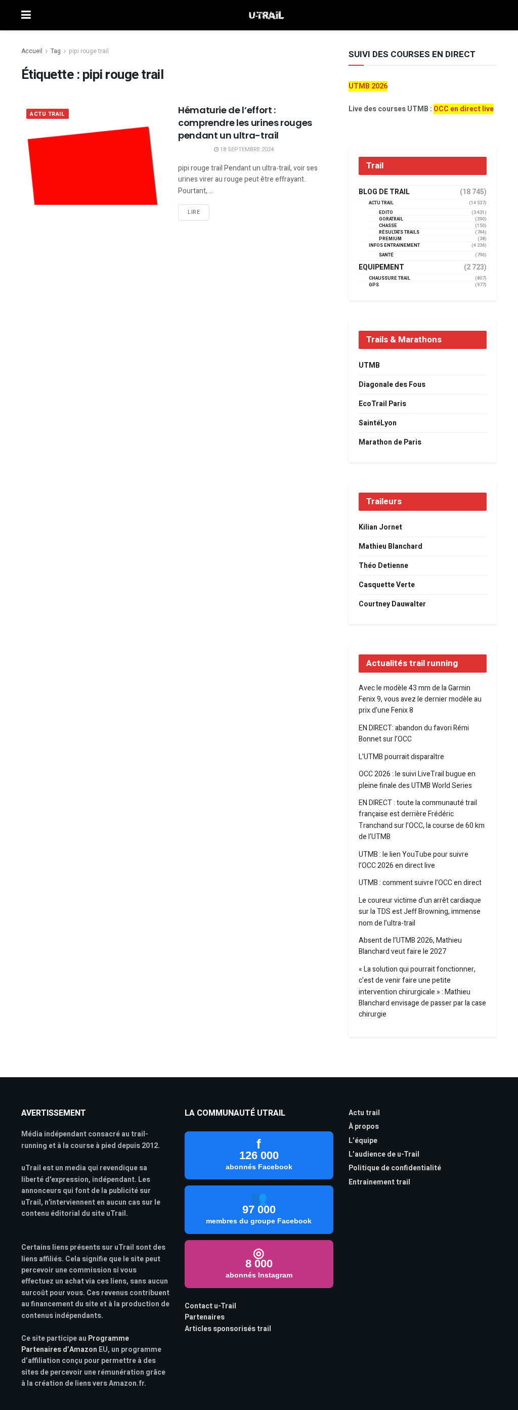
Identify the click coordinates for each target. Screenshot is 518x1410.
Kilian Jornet (380, 527)
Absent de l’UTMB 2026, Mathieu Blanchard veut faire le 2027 (410, 946)
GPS (374, 285)
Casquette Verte (387, 585)
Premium (390, 239)
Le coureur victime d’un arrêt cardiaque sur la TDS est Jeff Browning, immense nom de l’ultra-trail (420, 912)
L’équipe (363, 1140)
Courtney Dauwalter (392, 604)
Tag (56, 51)
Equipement (381, 267)
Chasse (388, 226)
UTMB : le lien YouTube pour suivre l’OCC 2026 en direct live (413, 860)
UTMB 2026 (368, 86)
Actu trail (364, 1113)
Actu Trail (47, 114)
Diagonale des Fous (392, 384)
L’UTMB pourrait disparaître (401, 757)
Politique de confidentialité (395, 1168)
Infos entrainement (394, 245)
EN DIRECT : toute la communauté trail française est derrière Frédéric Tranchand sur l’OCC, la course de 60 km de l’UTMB (422, 820)
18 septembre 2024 (246, 149)
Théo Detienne (383, 565)
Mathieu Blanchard (390, 546)
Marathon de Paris (390, 442)
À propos (364, 1126)
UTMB (369, 365)
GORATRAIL (391, 219)
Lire (194, 212)
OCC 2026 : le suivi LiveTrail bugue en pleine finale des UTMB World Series (417, 779)
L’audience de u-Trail (384, 1154)
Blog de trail (384, 192)
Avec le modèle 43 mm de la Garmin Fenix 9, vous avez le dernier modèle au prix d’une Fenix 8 (420, 699)
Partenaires (205, 1317)
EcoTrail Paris (382, 404)
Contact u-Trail (210, 1306)
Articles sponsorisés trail (228, 1329)
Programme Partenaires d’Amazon (75, 1344)
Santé (386, 255)
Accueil (31, 51)
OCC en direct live (464, 109)
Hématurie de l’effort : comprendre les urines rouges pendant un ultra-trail (245, 123)
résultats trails (399, 232)
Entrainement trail (379, 1182)
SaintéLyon (378, 423)
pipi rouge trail (89, 51)
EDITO (386, 212)
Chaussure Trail (389, 278)
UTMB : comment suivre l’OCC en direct (420, 882)
